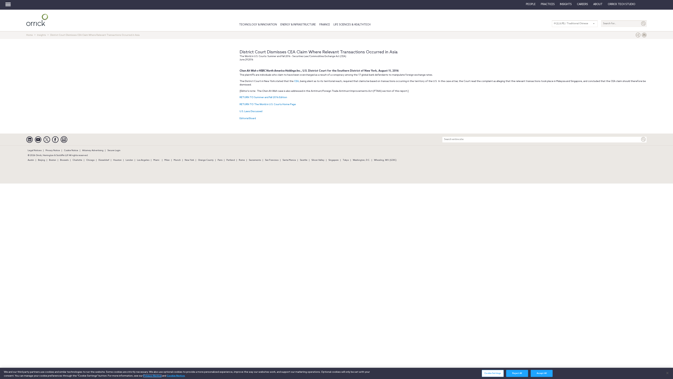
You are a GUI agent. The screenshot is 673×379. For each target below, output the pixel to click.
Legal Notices (35, 150)
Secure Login (113, 150)
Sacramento (255, 160)
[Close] (667, 373)
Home (29, 35)
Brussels (64, 160)
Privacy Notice (53, 150)
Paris (220, 160)
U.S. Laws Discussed (251, 111)
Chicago (90, 160)
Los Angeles (143, 160)
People (531, 4)
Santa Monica (289, 160)
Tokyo (346, 160)
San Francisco (271, 160)
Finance (324, 24)
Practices (548, 4)
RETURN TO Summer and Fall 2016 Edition (263, 97)
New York (189, 160)
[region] (336, 373)
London (129, 160)
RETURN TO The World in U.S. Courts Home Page (268, 104)
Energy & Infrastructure (298, 24)
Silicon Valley (317, 160)
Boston (52, 160)
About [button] (598, 4)
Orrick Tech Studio (621, 4)
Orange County (206, 160)
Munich (177, 160)
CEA (296, 81)
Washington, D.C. (361, 160)
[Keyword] (643, 139)
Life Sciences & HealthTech (352, 24)
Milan (167, 160)
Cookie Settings (492, 373)
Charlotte (77, 160)
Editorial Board (248, 118)
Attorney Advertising (92, 150)
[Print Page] (644, 36)
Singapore (333, 160)
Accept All (542, 373)
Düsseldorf (103, 160)
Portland (230, 160)
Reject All (517, 373)
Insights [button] (566, 4)
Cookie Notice (71, 150)
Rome (242, 160)
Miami (156, 160)
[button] (638, 36)
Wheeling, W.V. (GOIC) (385, 160)
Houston (117, 160)
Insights (41, 35)
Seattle (303, 160)
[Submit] (643, 23)
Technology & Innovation (258, 24)
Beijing (41, 160)
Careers (582, 4)
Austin (31, 160)
